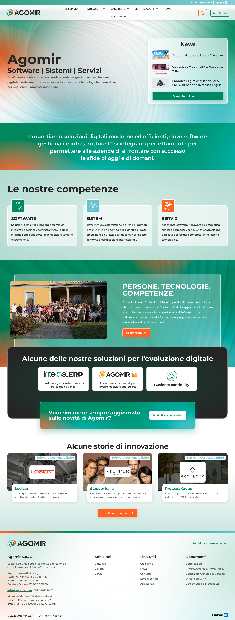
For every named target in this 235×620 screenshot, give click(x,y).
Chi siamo (71, 8)
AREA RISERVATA (201, 2)
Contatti (116, 16)
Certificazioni (144, 8)
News (167, 8)
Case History (120, 8)
